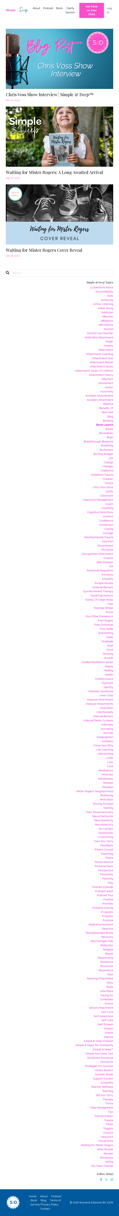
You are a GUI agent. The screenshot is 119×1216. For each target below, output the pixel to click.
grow (110, 649)
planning (107, 878)
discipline (107, 549)
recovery (107, 936)
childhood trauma (102, 474)
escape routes (104, 583)
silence (108, 1036)
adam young (105, 308)
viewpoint (107, 1136)
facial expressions (102, 595)
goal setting (105, 632)
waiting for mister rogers (97, 1145)
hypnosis (107, 682)
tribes (109, 1124)
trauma (108, 1120)
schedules (106, 999)
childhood (107, 470)
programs (107, 912)
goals (109, 637)
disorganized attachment (97, 553)
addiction (107, 312)
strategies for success (99, 1066)
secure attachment (101, 1007)
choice (109, 483)
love (110, 766)
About (36, 8)
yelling (109, 1161)
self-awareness (103, 1016)
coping (108, 528)
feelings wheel (103, 607)
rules (109, 986)
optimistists (105, 832)
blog (110, 416)
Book (59, 8)
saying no (107, 995)
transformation (103, 1116)
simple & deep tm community (94, 1045)
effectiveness (105, 562)
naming (108, 807)
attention (107, 379)
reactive (107, 928)
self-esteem (105, 1024)
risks (110, 982)
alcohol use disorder (100, 333)
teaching (107, 1091)
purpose (108, 920)
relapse (108, 949)
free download (103, 624)
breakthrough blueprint (98, 441)
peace (109, 857)
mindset (108, 782)
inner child (106, 695)
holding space (104, 678)
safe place (106, 991)
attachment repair (101, 362)
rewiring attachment (100, 978)
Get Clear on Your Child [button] (92, 10)
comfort (108, 516)
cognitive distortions (100, 512)
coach (109, 503)
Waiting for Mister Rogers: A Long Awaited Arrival (54, 172)
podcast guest (104, 891)
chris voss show (103, 487)
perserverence (104, 861)
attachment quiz (102, 358)
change (108, 462)
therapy (108, 1099)
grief (110, 645)
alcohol (108, 329)
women (108, 1153)
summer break (104, 1074)
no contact (106, 828)
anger (109, 341)
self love (107, 1011)
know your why (103, 745)
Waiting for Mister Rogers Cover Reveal (44, 250)
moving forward (103, 803)
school (109, 1003)
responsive (106, 970)
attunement (105, 383)
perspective (105, 870)
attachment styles (101, 366)
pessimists (106, 874)
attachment (105, 349)
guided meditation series (97, 662)
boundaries (106, 433)
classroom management (98, 499)
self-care (107, 1020)
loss (110, 762)
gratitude (107, 641)
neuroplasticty (104, 824)
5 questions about (101, 287)
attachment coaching (99, 354)
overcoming (105, 836)
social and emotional (100, 1057)
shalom (108, 1028)
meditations (106, 770)
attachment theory (101, 374)
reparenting (105, 957)
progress (107, 916)
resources (106, 966)
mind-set (107, 774)
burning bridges (103, 453)
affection (107, 316)
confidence (106, 520)
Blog (43, 1200)
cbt (111, 458)
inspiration (106, 708)
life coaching (104, 749)
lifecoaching (105, 753)
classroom (106, 495)
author (109, 387)
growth (108, 657)
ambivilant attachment (99, 337)
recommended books (99, 932)
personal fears (104, 866)
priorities (107, 903)
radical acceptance (101, 924)
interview (107, 724)
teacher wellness (102, 1086)
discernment (105, 545)
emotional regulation (100, 570)
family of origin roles (99, 599)
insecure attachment (100, 699)
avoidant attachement (99, 395)
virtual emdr (105, 1140)
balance (108, 403)
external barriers (103, 587)
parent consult (104, 849)
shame (109, 1032)
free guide (106, 628)
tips (110, 1111)
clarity (109, 491)
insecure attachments (99, 703)
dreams (108, 558)
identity (108, 687)
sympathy (107, 1082)
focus (109, 612)
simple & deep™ (103, 1049)
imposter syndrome (100, 691)
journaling (106, 728)
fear (110, 603)
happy (109, 666)
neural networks (102, 816)
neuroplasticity (103, 820)
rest (110, 974)
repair (109, 953)
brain (110, 437)
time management (101, 1107)
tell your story (104, 1095)
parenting (107, 853)
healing (108, 670)
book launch (104, 424)
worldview (106, 1157)
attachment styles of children (94, 370)
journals (108, 732)
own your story (103, 841)
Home (32, 1196)
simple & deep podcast (98, 1040)
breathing (107, 445)
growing (108, 653)
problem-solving (102, 907)
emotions (107, 574)
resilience (106, 961)
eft (111, 566)
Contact (45, 1208)
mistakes (107, 787)
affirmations (106, 324)
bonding (108, 420)
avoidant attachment (100, 399)
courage (108, 533)
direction (107, 541)
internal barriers (103, 716)
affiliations (107, 320)
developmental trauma (98, 537)
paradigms (106, 845)
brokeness (106, 449)
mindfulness (105, 778)
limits (109, 757)
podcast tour (105, 895)
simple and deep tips (99, 1053)
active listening (103, 304)
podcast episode (102, 887)
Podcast (48, 8)
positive (108, 899)
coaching (107, 508)
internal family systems (98, 720)
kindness (107, 741)
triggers (108, 1128)
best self (107, 412)
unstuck (108, 1132)
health (109, 674)
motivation (106, 799)
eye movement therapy (98, 591)
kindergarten (105, 737)
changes (107, 466)
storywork (106, 1061)
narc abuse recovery (99, 812)
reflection (106, 945)
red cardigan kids (102, 941)
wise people (105, 1149)
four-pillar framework (99, 616)
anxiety (108, 345)
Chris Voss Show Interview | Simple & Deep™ (49, 94)
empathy (107, 578)
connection (106, 524)
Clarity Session (70, 10)
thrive (109, 1103)
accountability (104, 291)
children (108, 478)
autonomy (106, 391)
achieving (107, 299)
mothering (106, 795)
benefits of (106, 408)
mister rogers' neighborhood (94, 791)
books (109, 428)
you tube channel (102, 1165)
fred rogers (105, 620)
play (110, 882)
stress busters (104, 1070)
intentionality (105, 712)
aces (110, 295)
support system (103, 1078)
